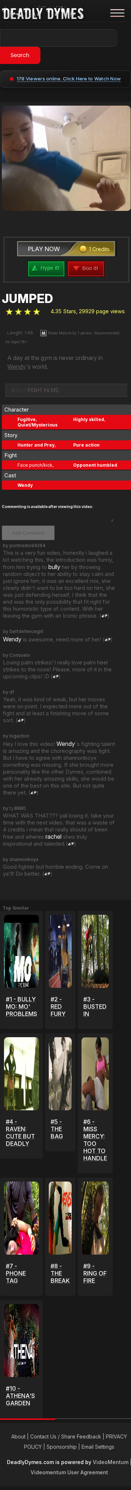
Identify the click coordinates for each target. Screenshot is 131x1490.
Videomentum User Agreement (69, 1472)
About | (20, 1436)
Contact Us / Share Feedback (65, 1436)
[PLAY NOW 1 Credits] (66, 257)
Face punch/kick (34, 465)
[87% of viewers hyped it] (9, 311)
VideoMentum (110, 1462)
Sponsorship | (64, 1447)
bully (54, 566)
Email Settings (98, 1447)
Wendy (16, 366)
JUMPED (27, 298)
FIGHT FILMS (43, 390)
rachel (53, 836)
